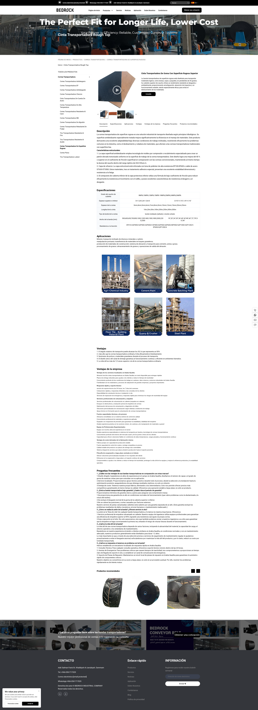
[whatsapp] (255, 315)
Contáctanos (162, 10)
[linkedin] (60, 694)
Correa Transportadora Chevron (71, 94)
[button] (193, 571)
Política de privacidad (136, 699)
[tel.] (255, 310)
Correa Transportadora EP (69, 86)
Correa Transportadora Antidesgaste (73, 90)
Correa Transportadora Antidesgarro (72, 81)
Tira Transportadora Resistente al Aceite (72, 141)
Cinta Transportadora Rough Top (76, 65)
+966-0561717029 (102, 3)
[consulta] (255, 324)
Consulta (148, 94)
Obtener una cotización (192, 10)
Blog (129, 695)
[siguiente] (136, 114)
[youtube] (66, 694)
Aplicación (137, 10)
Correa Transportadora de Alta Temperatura (71, 106)
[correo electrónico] (255, 319)
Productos (106, 10)
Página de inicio (94, 10)
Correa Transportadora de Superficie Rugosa (126, 60)
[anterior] (98, 114)
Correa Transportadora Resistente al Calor (73, 113)
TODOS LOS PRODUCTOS (67, 72)
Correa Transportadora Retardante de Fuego (73, 128)
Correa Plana (64, 153)
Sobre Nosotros (149, 10)
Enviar (181, 684)
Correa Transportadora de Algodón (72, 122)
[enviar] (188, 2)
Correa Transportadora (94, 60)
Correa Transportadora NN (69, 118)
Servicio (119, 10)
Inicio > (60, 65)
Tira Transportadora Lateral (70, 157)
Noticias (128, 10)
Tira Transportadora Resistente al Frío (72, 134)
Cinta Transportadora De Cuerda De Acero (72, 100)
